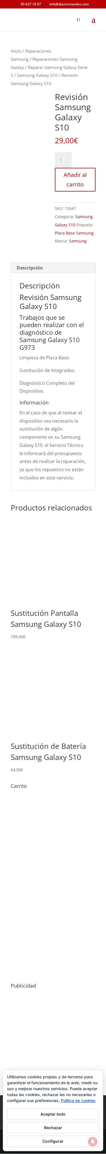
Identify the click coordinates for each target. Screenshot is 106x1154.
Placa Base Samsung (74, 233)
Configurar (53, 1141)
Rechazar (53, 1127)
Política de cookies (78, 1100)
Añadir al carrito (75, 179)
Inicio (16, 51)
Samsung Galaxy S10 (37, 75)
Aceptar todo (53, 1114)
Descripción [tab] (30, 268)
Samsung (77, 241)
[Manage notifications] (92, 1141)
